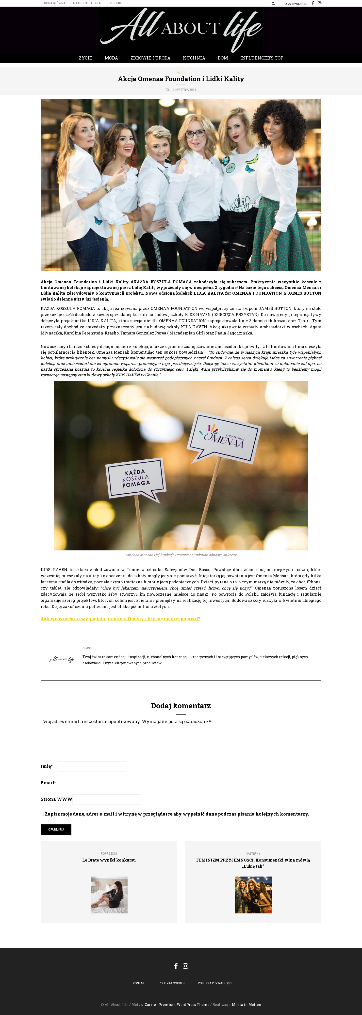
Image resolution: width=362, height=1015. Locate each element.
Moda (111, 58)
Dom (223, 58)
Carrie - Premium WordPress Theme (177, 1004)
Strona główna (53, 3)
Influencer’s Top (261, 58)
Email (48, 783)
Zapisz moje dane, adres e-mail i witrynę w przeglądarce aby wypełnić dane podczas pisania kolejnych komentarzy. (177, 814)
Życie (85, 58)
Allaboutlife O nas (87, 3)
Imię (46, 766)
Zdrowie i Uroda (151, 58)
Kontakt (116, 3)
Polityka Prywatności (215, 983)
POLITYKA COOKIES (172, 983)
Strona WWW (56, 799)
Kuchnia (194, 58)
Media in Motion (246, 1004)
